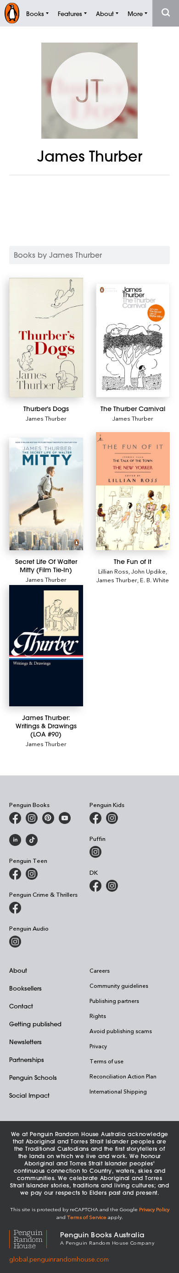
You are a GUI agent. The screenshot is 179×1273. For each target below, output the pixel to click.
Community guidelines (119, 985)
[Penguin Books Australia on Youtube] (65, 818)
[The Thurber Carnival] (133, 340)
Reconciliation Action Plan (123, 1076)
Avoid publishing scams (121, 1031)
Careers (100, 970)
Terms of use (106, 1061)
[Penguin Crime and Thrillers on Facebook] (15, 908)
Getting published (35, 1024)
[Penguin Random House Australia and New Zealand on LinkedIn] (15, 840)
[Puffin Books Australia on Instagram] (95, 852)
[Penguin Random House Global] (34, 1238)
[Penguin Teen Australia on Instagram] (32, 874)
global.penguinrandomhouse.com (59, 1259)
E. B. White (154, 579)
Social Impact (29, 1095)
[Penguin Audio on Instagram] (15, 942)
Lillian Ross (113, 571)
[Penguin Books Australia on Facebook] (15, 818)
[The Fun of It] (133, 491)
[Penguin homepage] (12, 13)
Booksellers (25, 988)
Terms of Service (86, 1217)
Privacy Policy (154, 1209)
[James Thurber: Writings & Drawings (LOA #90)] (46, 645)
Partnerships (26, 1059)
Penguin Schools (33, 1077)
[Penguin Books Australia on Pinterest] (48, 818)
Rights (98, 1016)
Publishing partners (114, 1001)
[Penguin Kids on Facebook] (95, 818)
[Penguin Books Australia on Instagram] (32, 818)
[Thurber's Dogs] (46, 337)
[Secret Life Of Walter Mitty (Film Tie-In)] (46, 494)
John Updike (148, 571)
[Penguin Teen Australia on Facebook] (15, 874)
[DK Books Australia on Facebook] (95, 886)
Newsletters (25, 1041)
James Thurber (46, 418)
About (18, 970)
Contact (21, 1006)
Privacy (98, 1046)
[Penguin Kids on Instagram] (112, 818)
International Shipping (118, 1091)
